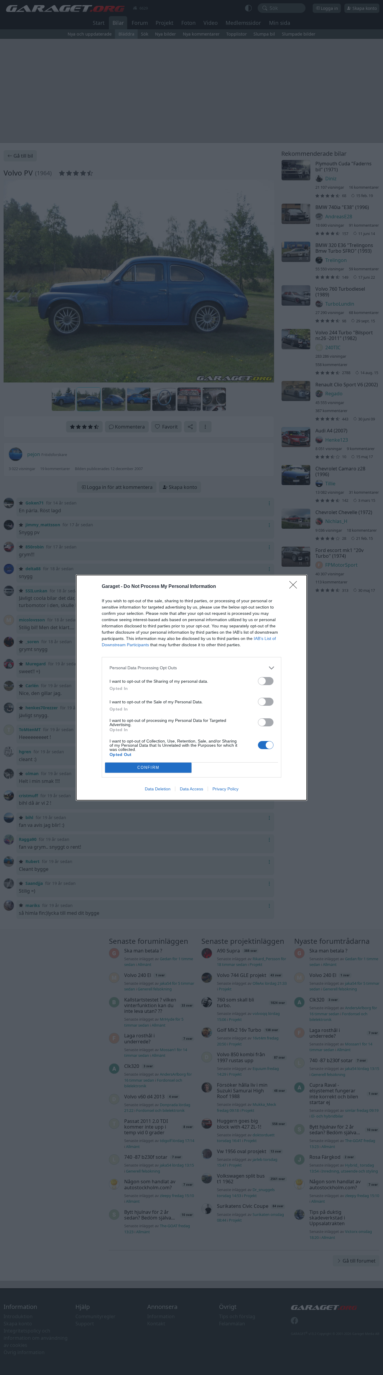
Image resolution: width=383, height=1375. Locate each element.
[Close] (295, 586)
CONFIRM (148, 767)
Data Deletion (158, 788)
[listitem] (191, 668)
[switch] (265, 681)
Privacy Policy (225, 788)
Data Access (191, 788)
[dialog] (191, 687)
